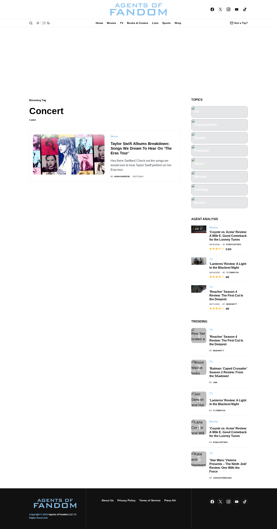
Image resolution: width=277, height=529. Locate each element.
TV (211, 259)
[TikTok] (245, 9)
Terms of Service (150, 500)
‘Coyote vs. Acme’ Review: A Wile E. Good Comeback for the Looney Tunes (228, 235)
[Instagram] (229, 9)
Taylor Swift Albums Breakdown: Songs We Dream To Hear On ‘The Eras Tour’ (141, 148)
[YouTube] (237, 9)
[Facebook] (212, 9)
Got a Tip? (241, 22)
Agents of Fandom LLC (60, 514)
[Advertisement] (138, 62)
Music (114, 136)
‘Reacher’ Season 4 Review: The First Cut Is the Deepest (226, 295)
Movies (213, 227)
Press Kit (170, 500)
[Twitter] (220, 9)
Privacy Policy (126, 500)
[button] (31, 23)
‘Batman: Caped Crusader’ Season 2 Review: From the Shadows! (228, 372)
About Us (108, 500)
